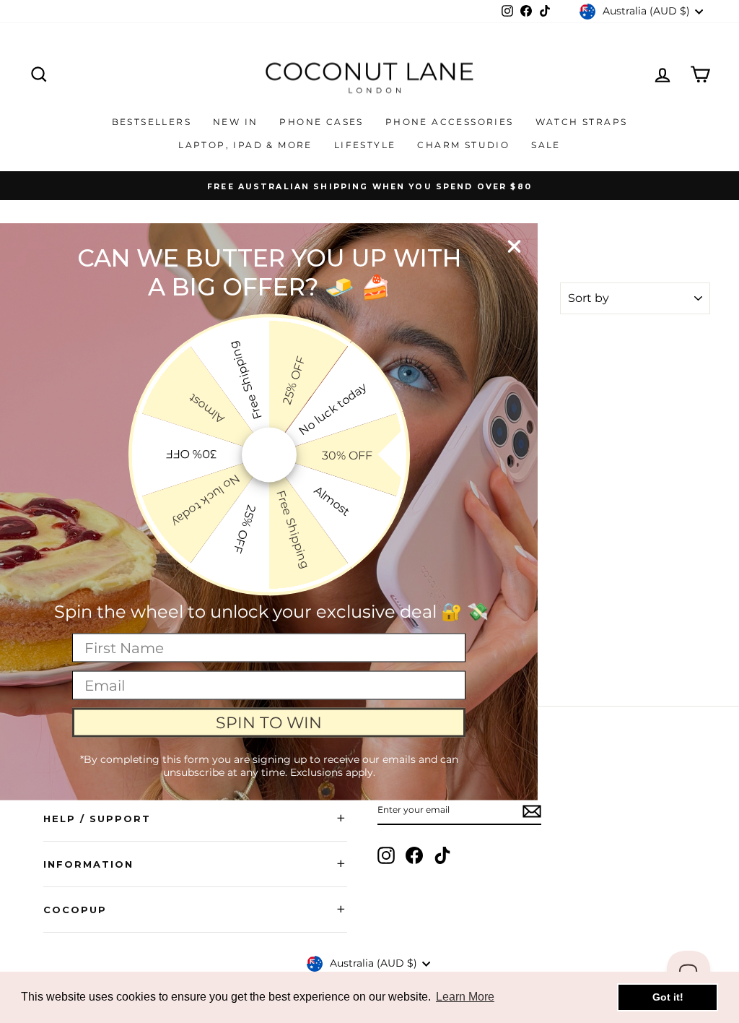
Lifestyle (365, 144)
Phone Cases (321, 121)
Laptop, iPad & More (245, 144)
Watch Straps (581, 121)
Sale (546, 144)
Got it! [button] (667, 997)
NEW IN (235, 121)
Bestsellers (151, 121)
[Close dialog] (514, 246)
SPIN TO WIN (269, 722)
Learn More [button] (465, 996)
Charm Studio (463, 144)
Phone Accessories (449, 121)
